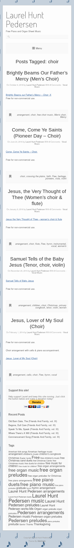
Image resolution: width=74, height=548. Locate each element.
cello (29, 374)
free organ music (23, 470)
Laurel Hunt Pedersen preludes (36, 502)
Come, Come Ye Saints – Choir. (22, 151)
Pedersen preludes (27, 520)
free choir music (45, 114)
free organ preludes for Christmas (44, 475)
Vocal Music (37, 272)
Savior (22, 524)
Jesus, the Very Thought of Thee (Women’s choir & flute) (37, 197)
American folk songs (17, 451)
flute (37, 243)
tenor (48, 307)
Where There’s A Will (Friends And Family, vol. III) (33, 433)
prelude (13, 524)
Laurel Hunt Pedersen (35, 84)
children (36, 305)
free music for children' (28, 466)
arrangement (23, 114)
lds (31, 508)
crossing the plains (35, 176)
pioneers (49, 178)
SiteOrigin (42, 541)
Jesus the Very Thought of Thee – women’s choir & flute (34, 219)
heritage (62, 176)
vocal (53, 246)
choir (33, 114)
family (28, 458)
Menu (39, 48)
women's (62, 246)
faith (48, 176)
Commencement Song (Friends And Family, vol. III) (34, 436)
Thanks (29, 524)
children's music (31, 454)
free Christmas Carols (42, 460)
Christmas (52, 305)
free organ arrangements (51, 466)
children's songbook (50, 454)
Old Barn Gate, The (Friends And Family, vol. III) (32, 421)
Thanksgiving (42, 524)
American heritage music (40, 451)
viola (57, 178)
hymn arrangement (43, 488)
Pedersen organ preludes (46, 516)
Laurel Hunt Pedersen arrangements (36, 491)
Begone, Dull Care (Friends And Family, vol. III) (32, 425)
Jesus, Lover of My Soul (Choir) (22, 358)
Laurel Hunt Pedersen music (33, 498)
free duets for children (35, 463)
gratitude (21, 488)
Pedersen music (19, 516)
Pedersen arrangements (40, 512)
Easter (23, 458)
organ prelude (49, 509)
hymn (49, 243)
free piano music (37, 484)
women (62, 307)
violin (63, 178)
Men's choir (60, 114)
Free (54, 176)
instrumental (60, 243)
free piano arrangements (20, 480)
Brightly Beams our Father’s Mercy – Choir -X (28, 94)
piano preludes (54, 521)
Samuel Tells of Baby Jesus (20, 280)
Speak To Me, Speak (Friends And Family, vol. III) (33, 429)
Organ (38, 509)
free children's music (50, 457)
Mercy (63, 117)
